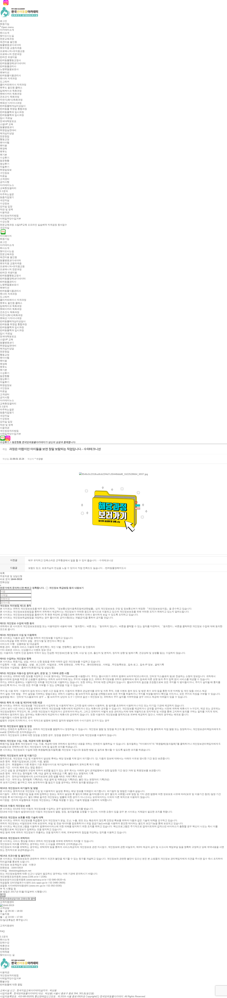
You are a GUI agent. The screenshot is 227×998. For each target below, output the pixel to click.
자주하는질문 (7, 194)
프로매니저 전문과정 (11, 54)
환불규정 (4, 981)
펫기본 (3, 154)
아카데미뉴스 (7, 185)
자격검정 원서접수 (57, 224)
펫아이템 (4, 142)
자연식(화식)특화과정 (11, 100)
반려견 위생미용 (8, 57)
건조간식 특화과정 (9, 96)
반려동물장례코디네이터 (13, 63)
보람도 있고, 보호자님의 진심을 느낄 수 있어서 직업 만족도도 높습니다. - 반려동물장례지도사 (77, 568)
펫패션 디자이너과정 (11, 103)
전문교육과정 (7, 39)
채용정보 (4, 948)
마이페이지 (6, 236)
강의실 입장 (6, 206)
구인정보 (4, 173)
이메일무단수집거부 (10, 218)
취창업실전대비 (8, 130)
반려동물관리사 (8, 66)
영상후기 (4, 163)
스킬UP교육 (21, 224)
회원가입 (4, 24)
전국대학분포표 (8, 121)
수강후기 (4, 157)
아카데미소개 (7, 29)
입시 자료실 (6, 118)
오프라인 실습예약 (37, 224)
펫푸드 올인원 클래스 (11, 87)
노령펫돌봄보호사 (9, 69)
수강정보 (4, 203)
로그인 (3, 21)
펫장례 (3, 148)
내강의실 (4, 200)
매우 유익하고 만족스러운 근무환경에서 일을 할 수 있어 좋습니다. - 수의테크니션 (70, 560)
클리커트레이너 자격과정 (13, 84)
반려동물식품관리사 (10, 75)
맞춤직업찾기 (7, 197)
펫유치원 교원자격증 (11, 48)
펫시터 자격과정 (8, 78)
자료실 (3, 176)
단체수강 (4, 942)
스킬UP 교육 (6, 124)
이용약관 (4, 212)
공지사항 (4, 182)
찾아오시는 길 (7, 955)
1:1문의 (4, 191)
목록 (2, 573)
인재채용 (4, 952)
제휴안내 (4, 945)
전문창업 (4, 136)
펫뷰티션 (4, 72)
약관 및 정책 (6, 209)
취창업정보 (6, 170)
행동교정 (4, 139)
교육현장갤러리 (8, 188)
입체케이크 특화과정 (11, 90)
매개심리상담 (7, 133)
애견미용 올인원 (8, 42)
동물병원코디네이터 (10, 45)
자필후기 (4, 166)
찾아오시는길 (7, 35)
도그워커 (4, 81)
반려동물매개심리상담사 (13, 106)
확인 (2, 895)
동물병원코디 (7, 127)
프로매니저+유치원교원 (12, 51)
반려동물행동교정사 (10, 60)
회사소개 (4, 32)
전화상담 (4, 582)
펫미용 (3, 145)
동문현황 (4, 160)
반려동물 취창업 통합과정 (13, 109)
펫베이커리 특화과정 (11, 93)
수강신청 (4, 221)
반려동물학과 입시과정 (12, 112)
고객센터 (4, 179)
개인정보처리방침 (9, 215)
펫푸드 (3, 151)
